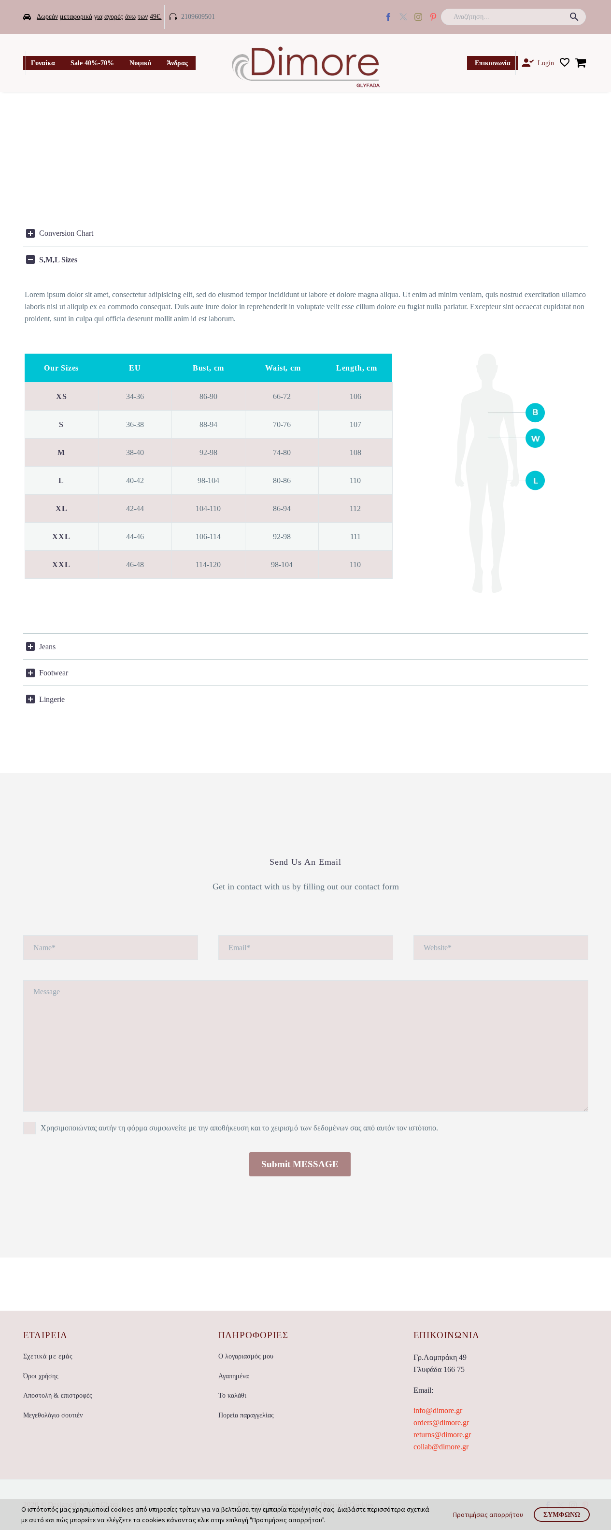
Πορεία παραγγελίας (246, 1415)
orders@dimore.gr (441, 1422)
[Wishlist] (564, 63)
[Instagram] (418, 17)
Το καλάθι (232, 1395)
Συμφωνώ (561, 1514)
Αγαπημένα (233, 1376)
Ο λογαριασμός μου (245, 1356)
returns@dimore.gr (442, 1434)
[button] (574, 17)
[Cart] (580, 63)
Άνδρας (177, 63)
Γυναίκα (43, 63)
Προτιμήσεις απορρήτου (488, 1514)
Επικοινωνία (493, 63)
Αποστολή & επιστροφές (57, 1395)
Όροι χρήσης (40, 1376)
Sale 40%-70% (92, 63)
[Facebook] (388, 17)
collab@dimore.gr (441, 1447)
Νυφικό (140, 63)
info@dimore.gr (437, 1410)
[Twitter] (403, 17)
